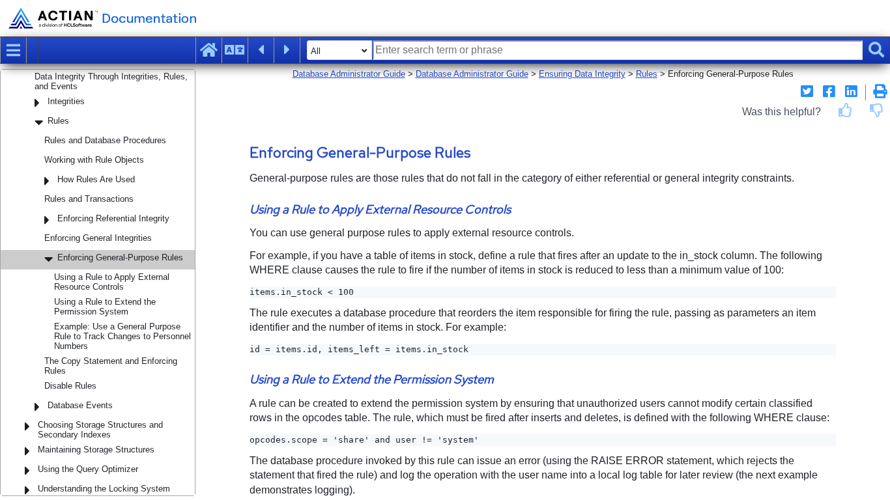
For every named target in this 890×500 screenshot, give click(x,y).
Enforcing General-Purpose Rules (120, 257)
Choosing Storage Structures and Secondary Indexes (100, 429)
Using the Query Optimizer (88, 469)
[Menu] (13, 50)
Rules (58, 121)
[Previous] (261, 50)
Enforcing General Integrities (98, 238)
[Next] (287, 50)
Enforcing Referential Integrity (113, 218)
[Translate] (235, 50)
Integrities (66, 101)
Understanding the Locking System (104, 488)
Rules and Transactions (89, 199)
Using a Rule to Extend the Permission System (105, 306)
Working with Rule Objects (94, 160)
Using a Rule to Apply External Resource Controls (111, 282)
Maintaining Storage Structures (96, 449)
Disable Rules (70, 386)
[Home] (208, 50)
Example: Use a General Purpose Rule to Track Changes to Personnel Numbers (122, 336)
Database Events (80, 405)
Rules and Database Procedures (105, 140)
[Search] (876, 50)
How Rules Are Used (96, 179)
